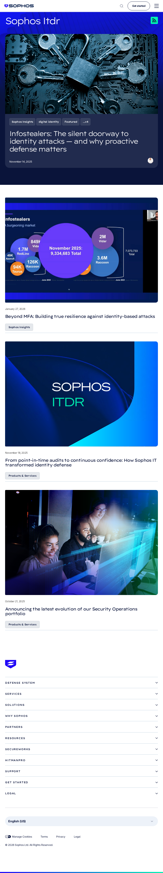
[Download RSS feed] (146, 20)
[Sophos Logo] (19, 5)
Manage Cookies (22, 836)
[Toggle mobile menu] (156, 6)
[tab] (81, 683)
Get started (138, 5)
